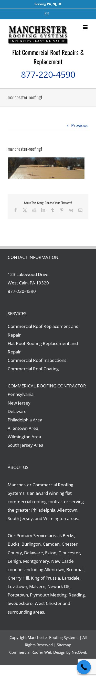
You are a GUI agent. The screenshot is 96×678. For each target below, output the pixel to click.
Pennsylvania (21, 394)
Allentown (54, 569)
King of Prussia (45, 578)
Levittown (17, 586)
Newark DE (58, 586)
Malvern (37, 586)
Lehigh (14, 561)
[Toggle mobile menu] (85, 27)
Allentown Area (23, 428)
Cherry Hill (18, 578)
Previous (79, 125)
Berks (68, 535)
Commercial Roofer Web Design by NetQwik (48, 652)
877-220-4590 (48, 74)
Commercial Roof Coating (33, 369)
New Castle (62, 561)
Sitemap (64, 644)
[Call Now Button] (84, 667)
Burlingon (31, 544)
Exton (50, 553)
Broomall (75, 569)
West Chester (48, 603)
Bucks (13, 544)
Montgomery (36, 561)
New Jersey (19, 403)
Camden (51, 544)
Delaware (17, 411)
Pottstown (18, 595)
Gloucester (69, 553)
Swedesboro (20, 603)
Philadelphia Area (25, 420)
